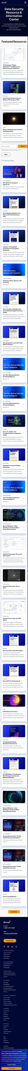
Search (23, 146)
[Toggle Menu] (19, 2)
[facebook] (4, 946)
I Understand (11, 1068)
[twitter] (16, 946)
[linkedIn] (12, 946)
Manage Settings (11, 1064)
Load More (14, 911)
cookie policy (8, 1053)
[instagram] (8, 946)
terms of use (15, 1053)
